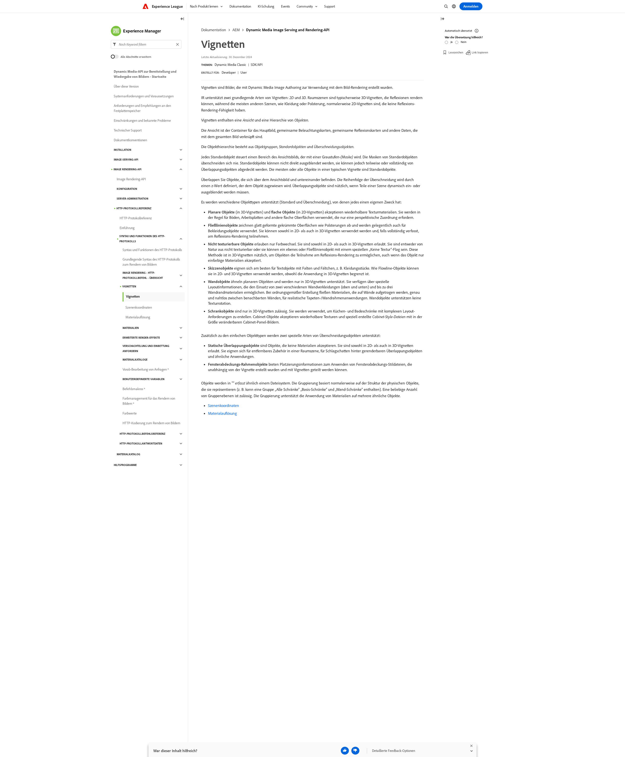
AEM (236, 29)
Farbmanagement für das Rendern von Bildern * (149, 401)
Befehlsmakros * (134, 389)
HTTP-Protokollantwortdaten (141, 443)
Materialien (131, 328)
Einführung (127, 228)
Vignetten (129, 286)
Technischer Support (128, 130)
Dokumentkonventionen (130, 140)
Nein (463, 42)
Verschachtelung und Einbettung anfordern (146, 348)
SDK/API (256, 64)
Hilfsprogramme (125, 465)
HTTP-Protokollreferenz (133, 208)
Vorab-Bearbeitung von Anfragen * (146, 369)
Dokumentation (213, 29)
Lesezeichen (455, 52)
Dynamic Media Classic (230, 64)
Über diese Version (126, 86)
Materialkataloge (135, 359)
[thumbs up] (345, 751)
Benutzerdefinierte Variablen (144, 379)
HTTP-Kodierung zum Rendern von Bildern (151, 423)
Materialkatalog (128, 454)
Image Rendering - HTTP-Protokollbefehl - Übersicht (143, 275)
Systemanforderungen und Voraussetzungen (144, 96)
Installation (122, 149)
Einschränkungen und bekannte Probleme (142, 120)
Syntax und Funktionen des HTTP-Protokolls (142, 238)
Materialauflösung (222, 413)
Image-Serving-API (126, 159)
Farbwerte (130, 413)
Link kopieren (480, 52)
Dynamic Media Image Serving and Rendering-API (287, 29)
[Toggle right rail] (442, 19)
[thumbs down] (355, 751)
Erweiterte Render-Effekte (141, 337)
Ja (451, 42)
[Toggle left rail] (182, 19)
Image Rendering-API (127, 169)
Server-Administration (132, 198)
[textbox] (146, 44)
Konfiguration (127, 189)
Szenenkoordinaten (223, 405)
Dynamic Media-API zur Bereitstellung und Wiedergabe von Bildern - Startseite (145, 74)
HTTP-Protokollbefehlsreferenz (142, 433)
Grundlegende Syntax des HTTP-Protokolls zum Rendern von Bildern (151, 262)
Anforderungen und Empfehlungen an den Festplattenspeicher (142, 108)
